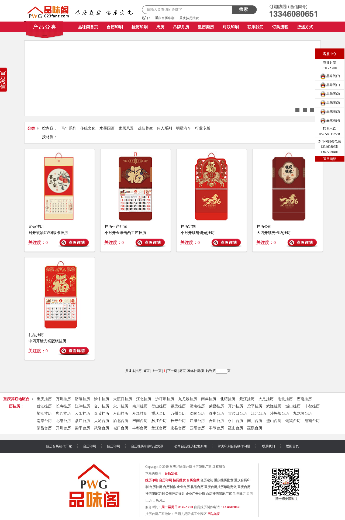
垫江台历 (159, 428)
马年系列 (68, 128)
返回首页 (292, 446)
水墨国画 (107, 128)
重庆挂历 (44, 399)
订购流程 (280, 27)
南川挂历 (139, 406)
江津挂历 (82, 406)
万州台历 (178, 413)
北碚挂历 (227, 399)
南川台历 (254, 421)
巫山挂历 (120, 413)
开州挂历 (235, 406)
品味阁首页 (88, 27)
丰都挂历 (312, 406)
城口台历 (120, 428)
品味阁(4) (333, 120)
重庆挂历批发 (189, 18)
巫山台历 (235, 428)
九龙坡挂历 (187, 399)
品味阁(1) (333, 85)
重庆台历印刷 (164, 18)
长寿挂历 (63, 406)
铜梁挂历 (178, 406)
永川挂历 (120, 406)
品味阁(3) (333, 111)
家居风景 (126, 128)
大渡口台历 (237, 413)
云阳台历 (197, 428)
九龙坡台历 (302, 413)
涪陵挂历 (82, 399)
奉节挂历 (101, 413)
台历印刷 (115, 27)
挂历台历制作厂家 (59, 446)
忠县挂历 (63, 413)
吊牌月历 (181, 27)
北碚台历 (63, 421)
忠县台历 (178, 428)
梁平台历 (82, 428)
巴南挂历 (304, 399)
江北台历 (258, 413)
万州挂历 (63, 399)
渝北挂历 (285, 399)
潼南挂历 (197, 406)
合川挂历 (101, 406)
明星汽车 (183, 128)
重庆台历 (159, 413)
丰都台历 (139, 428)
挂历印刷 (140, 27)
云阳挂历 (82, 413)
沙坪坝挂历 (164, 399)
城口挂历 (293, 406)
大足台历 (101, 421)
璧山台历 (273, 421)
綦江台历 (82, 421)
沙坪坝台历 (279, 413)
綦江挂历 (246, 399)
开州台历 (63, 428)
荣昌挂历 (216, 406)
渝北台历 (120, 421)
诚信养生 (145, 128)
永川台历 (235, 421)
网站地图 (214, 514)
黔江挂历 (44, 406)
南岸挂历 (208, 399)
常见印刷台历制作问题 (234, 446)
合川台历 (216, 421)
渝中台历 (216, 413)
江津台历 (197, 421)
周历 (160, 27)
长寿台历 (178, 421)
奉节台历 (216, 428)
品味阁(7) (333, 76)
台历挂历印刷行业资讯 (147, 446)
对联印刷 (231, 27)
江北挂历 (143, 399)
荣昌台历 (44, 428)
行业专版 (202, 128)
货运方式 (305, 27)
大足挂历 (266, 399)
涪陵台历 (197, 413)
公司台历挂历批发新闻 (190, 446)
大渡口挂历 (122, 399)
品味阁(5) (333, 102)
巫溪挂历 (139, 413)
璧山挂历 (159, 406)
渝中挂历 (101, 399)
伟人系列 (164, 128)
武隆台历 (101, 428)
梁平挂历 (254, 406)
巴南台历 (139, 421)
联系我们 (255, 27)
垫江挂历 (44, 413)
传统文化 (87, 128)
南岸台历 (44, 421)
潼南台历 (312, 421)
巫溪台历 (254, 428)
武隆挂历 (273, 406)
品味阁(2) (333, 94)
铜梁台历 (293, 421)
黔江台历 (159, 421)
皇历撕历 (206, 27)
